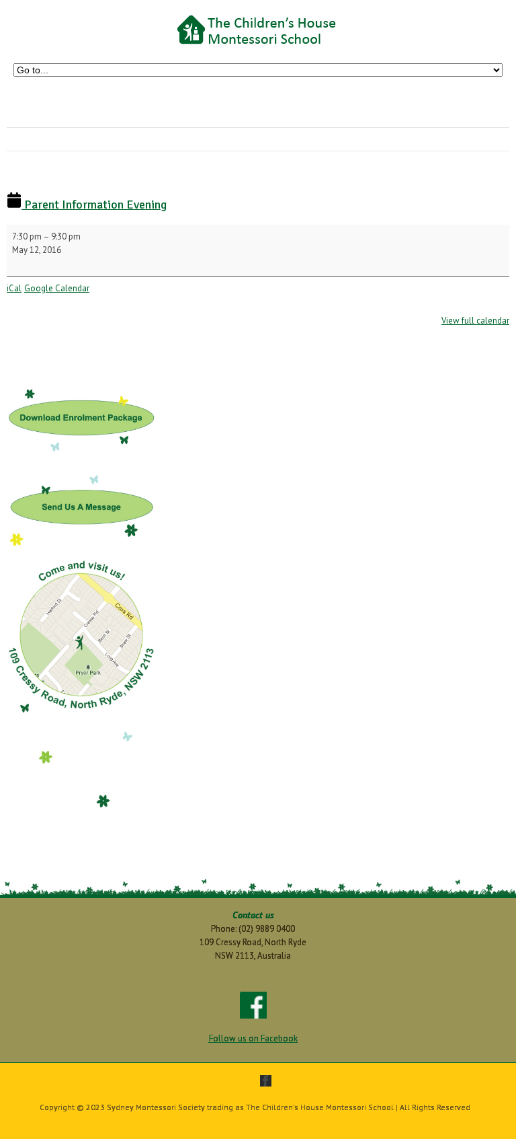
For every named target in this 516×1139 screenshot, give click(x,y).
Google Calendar (56, 288)
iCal (14, 288)
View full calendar (475, 320)
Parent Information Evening (94, 204)
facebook (265, 1081)
